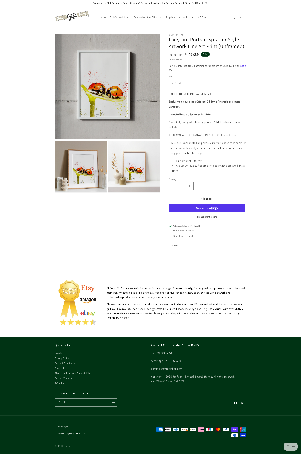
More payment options (207, 216)
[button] (147, 17)
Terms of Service (63, 378)
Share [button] (175, 245)
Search (58, 353)
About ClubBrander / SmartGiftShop (73, 373)
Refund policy (62, 383)
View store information (184, 236)
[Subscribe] (113, 402)
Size (170, 76)
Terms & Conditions (65, 363)
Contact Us (60, 368)
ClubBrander (66, 446)
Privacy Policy (62, 358)
